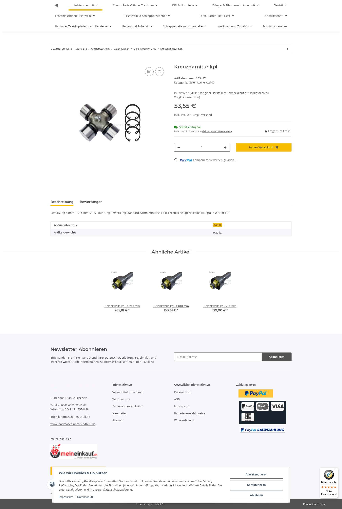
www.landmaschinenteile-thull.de (72, 424)
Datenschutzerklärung (119, 357)
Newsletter (119, 413)
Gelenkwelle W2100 (202, 82)
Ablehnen (256, 495)
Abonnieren (277, 357)
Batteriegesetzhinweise (189, 413)
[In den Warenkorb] (53, 62)
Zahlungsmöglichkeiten (127, 406)
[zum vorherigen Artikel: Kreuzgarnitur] (287, 48)
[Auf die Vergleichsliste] (149, 71)
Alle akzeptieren (256, 474)
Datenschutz (85, 496)
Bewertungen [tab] (91, 202)
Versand (206, 115)
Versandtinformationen (127, 392)
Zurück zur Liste (62, 48)
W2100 (217, 225)
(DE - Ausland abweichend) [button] (217, 131)
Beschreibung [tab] (61, 202)
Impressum (66, 496)
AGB (177, 399)
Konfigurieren (256, 484)
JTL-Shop (321, 504)
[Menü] (335, 470)
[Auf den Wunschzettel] (159, 71)
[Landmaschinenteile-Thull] (56, 5)
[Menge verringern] (178, 147)
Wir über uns (121, 399)
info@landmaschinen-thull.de (70, 417)
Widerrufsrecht (184, 420)
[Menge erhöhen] (225, 147)
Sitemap (117, 420)
